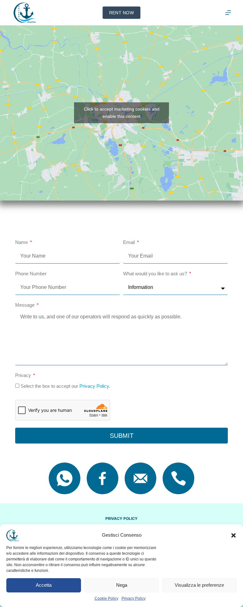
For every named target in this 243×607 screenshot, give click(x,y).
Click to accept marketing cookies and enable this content (121, 112)
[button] (233, 535)
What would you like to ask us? (155, 273)
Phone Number (31, 273)
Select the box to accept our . (65, 386)
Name (22, 242)
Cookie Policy (106, 598)
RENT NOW (121, 12)
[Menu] (228, 13)
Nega (121, 585)
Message (25, 305)
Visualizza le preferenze (199, 585)
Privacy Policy (134, 598)
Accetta (44, 585)
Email (129, 242)
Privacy (23, 375)
